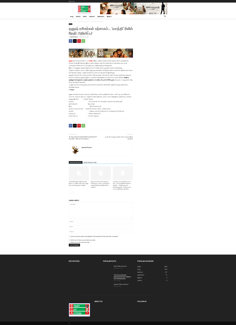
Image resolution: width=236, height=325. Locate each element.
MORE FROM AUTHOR (90, 162)
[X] (75, 41)
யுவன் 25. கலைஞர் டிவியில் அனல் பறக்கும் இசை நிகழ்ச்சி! (119, 138)
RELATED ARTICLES (75, 162)
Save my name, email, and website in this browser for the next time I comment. (94, 236)
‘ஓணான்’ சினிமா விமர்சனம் (121, 284)
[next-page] (73, 193)
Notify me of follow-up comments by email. (83, 240)
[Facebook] (70, 41)
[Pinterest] (79, 41)
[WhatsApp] (83, 41)
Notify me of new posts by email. (80, 242)
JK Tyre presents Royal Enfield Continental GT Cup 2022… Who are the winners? (83, 138)
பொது (71, 16)
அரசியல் (78, 16)
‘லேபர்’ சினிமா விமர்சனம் (120, 266)
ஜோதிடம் (109, 16)
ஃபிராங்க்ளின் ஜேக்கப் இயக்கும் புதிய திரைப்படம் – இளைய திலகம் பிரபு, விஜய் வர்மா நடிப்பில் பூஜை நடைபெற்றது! (78, 183)
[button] (165, 16)
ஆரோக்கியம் (100, 16)
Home (70, 21)
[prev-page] (70, 193)
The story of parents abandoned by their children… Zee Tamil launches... (123, 276)
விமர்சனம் (92, 16)
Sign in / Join (72, 1)
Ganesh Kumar (74, 37)
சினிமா (85, 16)
